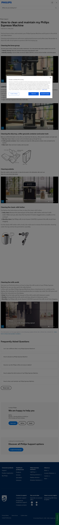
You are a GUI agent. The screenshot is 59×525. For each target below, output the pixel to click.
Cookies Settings (14, 93)
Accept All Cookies (45, 93)
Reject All (33, 93)
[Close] (50, 77)
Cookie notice (44, 89)
